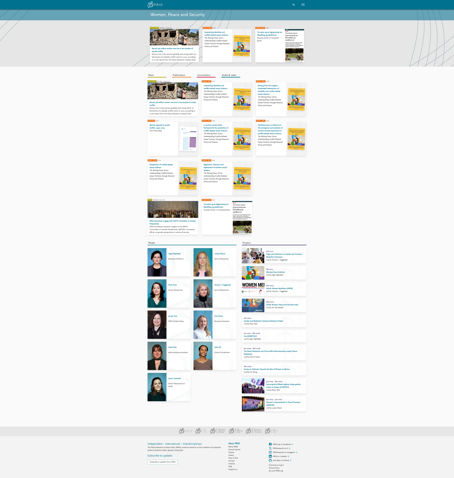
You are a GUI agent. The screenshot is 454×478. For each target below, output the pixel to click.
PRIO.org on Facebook (282, 444)
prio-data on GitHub (281, 460)
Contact (231, 461)
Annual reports (234, 450)
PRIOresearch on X (280, 448)
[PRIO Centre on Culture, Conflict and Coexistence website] (252, 433)
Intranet (231, 464)
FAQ (230, 467)
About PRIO (233, 447)
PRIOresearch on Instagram (284, 452)
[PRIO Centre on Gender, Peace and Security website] (216, 433)
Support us (232, 469)
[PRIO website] (184, 433)
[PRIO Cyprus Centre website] (200, 433)
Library (231, 455)
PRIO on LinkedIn (280, 456)
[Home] (155, 5)
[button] (303, 4)
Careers (231, 452)
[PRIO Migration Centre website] (270, 433)
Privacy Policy (274, 468)
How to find (233, 458)
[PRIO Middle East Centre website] (234, 433)
